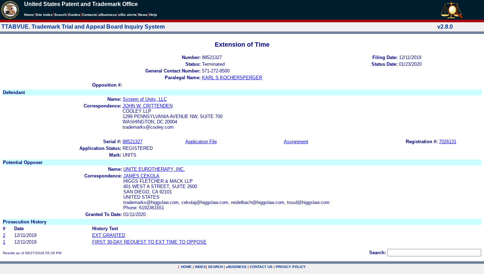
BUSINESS (236, 267)
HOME (186, 267)
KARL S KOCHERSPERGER (232, 77)
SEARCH (215, 267)
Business (108, 15)
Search (60, 15)
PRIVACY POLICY (291, 267)
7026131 (447, 141)
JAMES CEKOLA (141, 176)
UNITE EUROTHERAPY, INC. (154, 169)
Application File (201, 141)
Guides (74, 15)
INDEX (200, 267)
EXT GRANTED (108, 235)
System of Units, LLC (145, 99)
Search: (377, 252)
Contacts (89, 15)
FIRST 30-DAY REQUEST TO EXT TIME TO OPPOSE (149, 242)
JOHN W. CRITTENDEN (148, 106)
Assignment (296, 141)
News (143, 15)
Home (29, 15)
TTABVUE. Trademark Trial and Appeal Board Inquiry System (83, 27)
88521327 (132, 141)
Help (153, 15)
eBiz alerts (127, 15)
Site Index (44, 15)
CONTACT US (261, 267)
